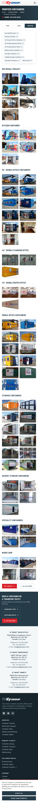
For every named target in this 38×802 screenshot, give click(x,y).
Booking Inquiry (7, 761)
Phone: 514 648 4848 (12, 17)
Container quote (10, 615)
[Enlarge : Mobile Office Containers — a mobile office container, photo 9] (10, 372)
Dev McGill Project (11, 33)
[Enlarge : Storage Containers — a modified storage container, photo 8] (28, 441)
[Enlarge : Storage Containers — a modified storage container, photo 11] (10, 465)
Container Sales (13, 12)
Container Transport (8, 746)
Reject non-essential (19, 798)
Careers (4, 776)
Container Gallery (8, 734)
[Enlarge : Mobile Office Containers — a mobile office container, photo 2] (28, 324)
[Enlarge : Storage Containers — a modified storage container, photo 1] (10, 405)
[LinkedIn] (4, 713)
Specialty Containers (12, 60)
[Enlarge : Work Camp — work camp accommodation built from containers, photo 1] (10, 562)
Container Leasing (8, 744)
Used (19, 26)
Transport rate (10, 609)
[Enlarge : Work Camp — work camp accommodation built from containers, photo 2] (28, 562)
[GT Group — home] (11, 3)
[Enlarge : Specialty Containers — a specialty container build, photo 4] (28, 542)
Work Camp (27, 60)
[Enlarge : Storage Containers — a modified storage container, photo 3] (10, 417)
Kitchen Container (11, 36)
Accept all (19, 793)
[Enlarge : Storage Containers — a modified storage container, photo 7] (10, 441)
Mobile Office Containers (13, 50)
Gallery (22, 12)
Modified (30, 26)
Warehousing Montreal (9, 732)
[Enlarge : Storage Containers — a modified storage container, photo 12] (28, 465)
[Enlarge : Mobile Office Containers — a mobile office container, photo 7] (10, 360)
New (7, 26)
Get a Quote (8, 586)
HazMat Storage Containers (14, 57)
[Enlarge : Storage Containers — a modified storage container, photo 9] (10, 453)
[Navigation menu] (35, 3)
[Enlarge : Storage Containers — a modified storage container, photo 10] (28, 453)
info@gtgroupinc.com (21, 647)
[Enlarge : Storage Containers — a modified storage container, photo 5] (10, 429)
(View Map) (22, 639)
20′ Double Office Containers (15, 40)
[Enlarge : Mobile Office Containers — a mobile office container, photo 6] (28, 348)
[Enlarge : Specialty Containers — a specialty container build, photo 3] (10, 542)
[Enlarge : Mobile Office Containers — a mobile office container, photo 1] (10, 324)
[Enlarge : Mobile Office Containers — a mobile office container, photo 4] (28, 336)
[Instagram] (13, 713)
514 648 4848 (10, 621)
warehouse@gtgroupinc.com (21, 667)
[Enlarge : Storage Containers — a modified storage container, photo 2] (28, 405)
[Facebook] (8, 713)
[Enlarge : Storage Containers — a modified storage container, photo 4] (28, 417)
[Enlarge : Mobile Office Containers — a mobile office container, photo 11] (10, 384)
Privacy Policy (6, 788)
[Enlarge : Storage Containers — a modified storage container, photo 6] (28, 429)
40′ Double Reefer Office (13, 47)
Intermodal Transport (9, 726)
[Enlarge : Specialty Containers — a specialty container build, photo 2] (28, 530)
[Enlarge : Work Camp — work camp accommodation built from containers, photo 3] (10, 574)
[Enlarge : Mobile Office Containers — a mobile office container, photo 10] (28, 372)
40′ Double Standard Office (14, 43)
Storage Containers (12, 53)
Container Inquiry (7, 764)
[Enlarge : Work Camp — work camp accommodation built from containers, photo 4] (28, 574)
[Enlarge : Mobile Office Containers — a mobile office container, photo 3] (10, 336)
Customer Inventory (8, 767)
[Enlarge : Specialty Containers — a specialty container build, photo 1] (10, 530)
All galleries (27, 586)
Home (4, 12)
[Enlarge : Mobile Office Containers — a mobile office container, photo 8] (28, 360)
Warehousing (6, 752)
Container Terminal (8, 723)
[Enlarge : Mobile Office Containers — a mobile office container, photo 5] (10, 348)
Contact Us (5, 779)
